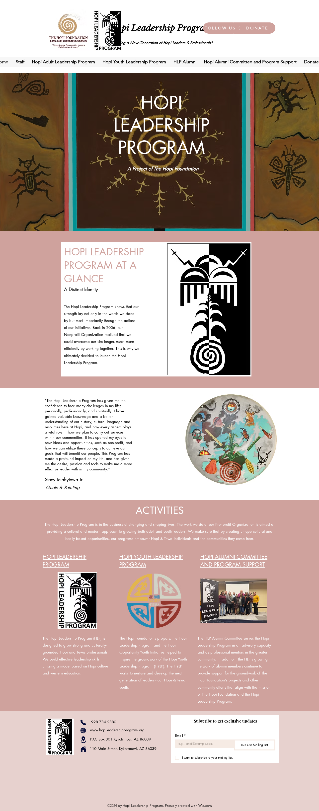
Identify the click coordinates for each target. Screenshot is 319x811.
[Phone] (83, 722)
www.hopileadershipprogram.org (117, 730)
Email (180, 735)
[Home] (83, 749)
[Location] (83, 739)
